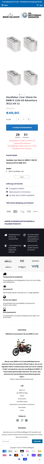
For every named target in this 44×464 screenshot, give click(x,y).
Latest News (22, 330)
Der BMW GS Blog (22, 393)
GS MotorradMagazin (27, 447)
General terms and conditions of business (22, 404)
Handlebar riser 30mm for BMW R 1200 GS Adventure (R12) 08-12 (21, 100)
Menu (6, 5)
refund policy (22, 407)
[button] (19, 95)
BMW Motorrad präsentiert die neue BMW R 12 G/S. (22, 334)
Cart (40, 5)
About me (22, 390)
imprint (22, 396)
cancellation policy (22, 401)
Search (22, 410)
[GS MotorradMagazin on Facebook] (17, 421)
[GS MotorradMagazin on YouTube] (26, 421)
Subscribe (37, 441)
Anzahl (8, 119)
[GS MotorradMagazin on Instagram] (22, 421)
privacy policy (22, 399)
